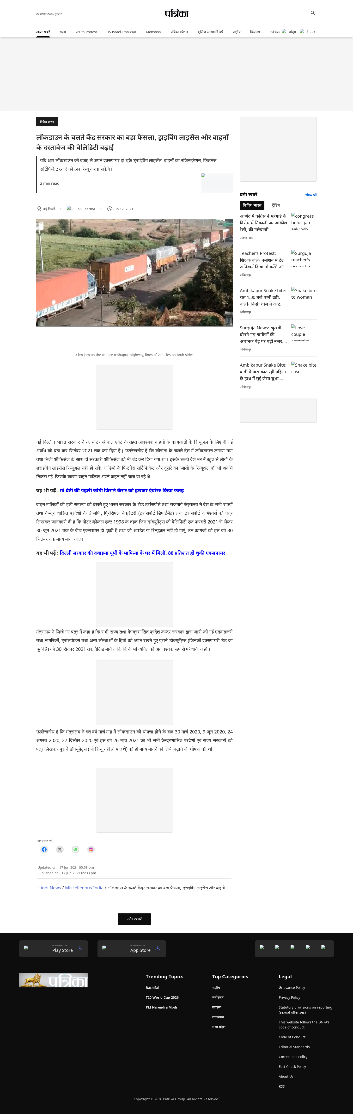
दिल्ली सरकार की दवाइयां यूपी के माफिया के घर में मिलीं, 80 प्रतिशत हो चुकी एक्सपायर (142, 553)
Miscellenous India (84, 888)
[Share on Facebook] (44, 849)
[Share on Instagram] (90, 849)
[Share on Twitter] (59, 849)
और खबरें (134, 919)
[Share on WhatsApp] (75, 849)
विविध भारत (47, 122)
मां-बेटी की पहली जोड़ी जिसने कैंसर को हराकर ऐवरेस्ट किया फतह (122, 490)
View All (311, 195)
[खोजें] (313, 13)
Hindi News (49, 888)
